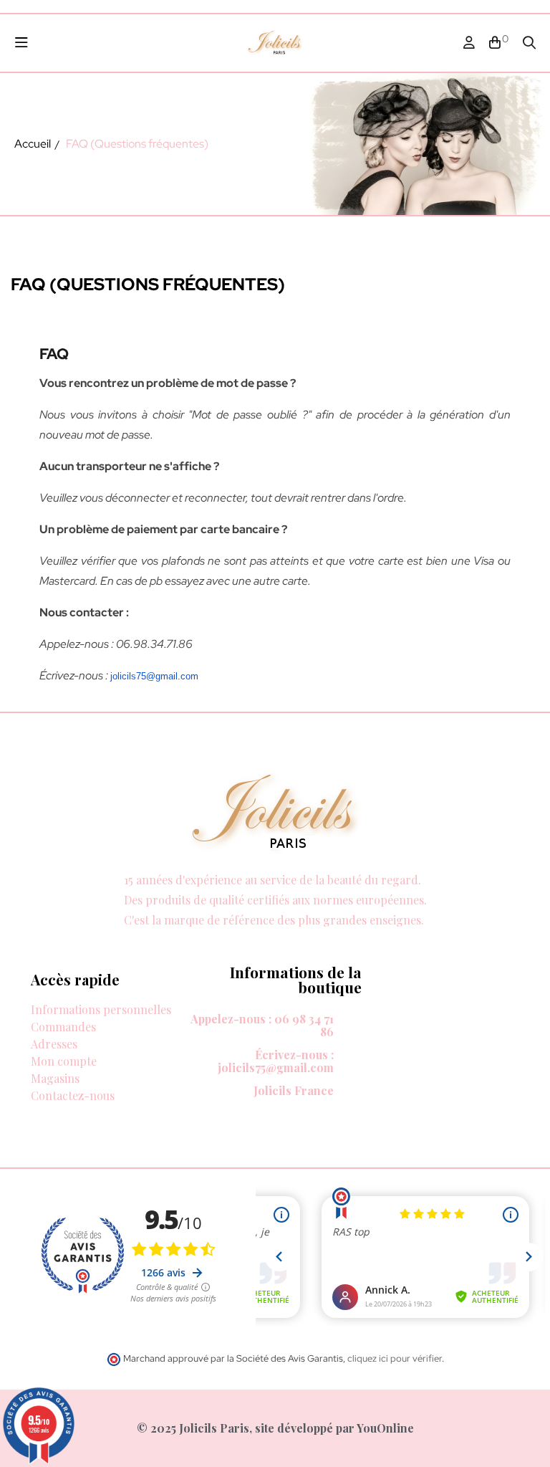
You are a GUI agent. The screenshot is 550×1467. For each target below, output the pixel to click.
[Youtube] (129, 936)
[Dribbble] (102, 936)
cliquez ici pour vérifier (394, 1358)
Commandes (63, 1026)
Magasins (55, 1078)
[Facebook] (20, 936)
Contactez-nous (73, 1095)
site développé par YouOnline (334, 1427)
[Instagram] (75, 936)
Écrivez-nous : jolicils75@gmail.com (276, 1061)
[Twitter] (48, 936)
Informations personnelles (101, 1009)
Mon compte (64, 1061)
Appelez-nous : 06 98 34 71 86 (262, 1025)
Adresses (54, 1043)
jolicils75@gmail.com (154, 676)
